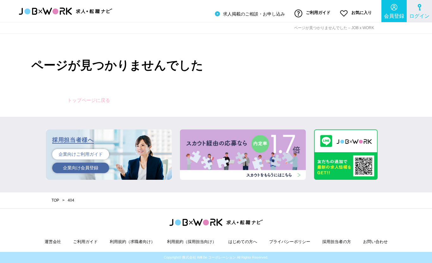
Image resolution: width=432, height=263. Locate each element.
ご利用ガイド (317, 12)
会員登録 (394, 16)
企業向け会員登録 (80, 167)
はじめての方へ (242, 241)
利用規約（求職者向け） (132, 241)
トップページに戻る (88, 100)
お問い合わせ (375, 241)
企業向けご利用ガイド (81, 154)
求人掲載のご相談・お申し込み (253, 13)
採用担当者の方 (336, 241)
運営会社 (53, 241)
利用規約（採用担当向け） (191, 241)
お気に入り (361, 12)
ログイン (419, 16)
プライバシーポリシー (289, 241)
